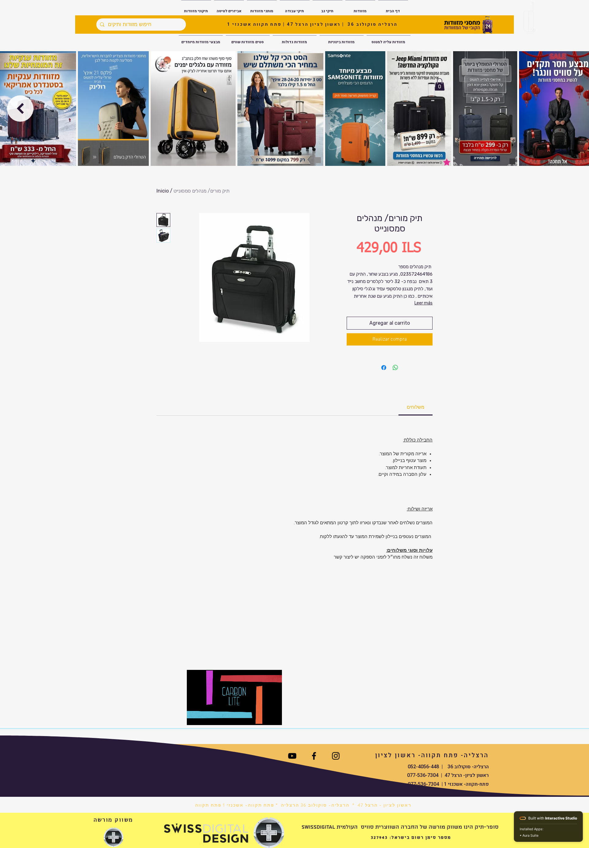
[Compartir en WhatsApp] (395, 367)
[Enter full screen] (274, 717)
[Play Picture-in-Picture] (263, 717)
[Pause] (195, 717)
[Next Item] (20, 108)
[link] (415, 407)
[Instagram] (336, 756)
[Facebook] (314, 756)
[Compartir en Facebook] (383, 367)
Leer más (423, 303)
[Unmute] (205, 717)
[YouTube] (292, 756)
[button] (439, 84)
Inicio (162, 191)
